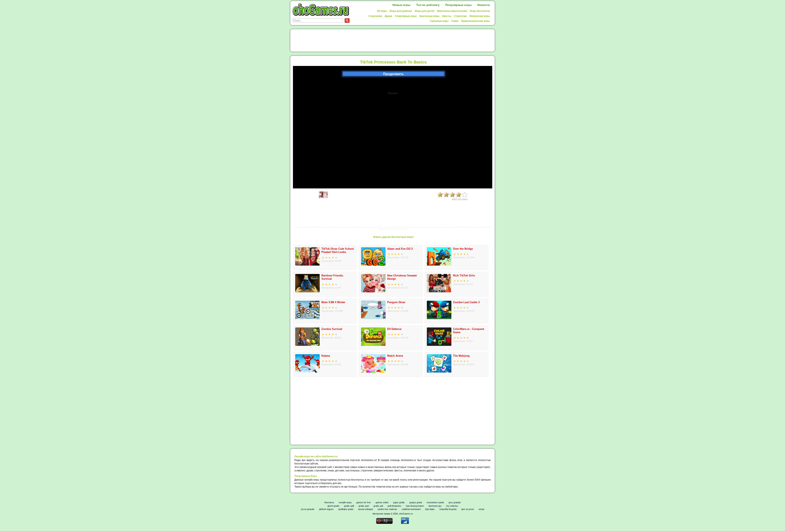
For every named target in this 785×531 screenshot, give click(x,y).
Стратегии (460, 16)
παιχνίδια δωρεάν (448, 509)
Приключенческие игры (475, 21)
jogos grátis (399, 502)
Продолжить (393, 74)
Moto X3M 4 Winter (333, 302)
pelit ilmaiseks (394, 506)
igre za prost (467, 509)
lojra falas (430, 509)
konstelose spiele (435, 502)
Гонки (454, 21)
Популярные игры (458, 5)
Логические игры (479, 16)
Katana (325, 355)
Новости (483, 5)
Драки (388, 16)
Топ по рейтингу (428, 5)
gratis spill (349, 506)
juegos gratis (415, 502)
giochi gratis (333, 506)
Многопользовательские (452, 11)
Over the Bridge (463, 248)
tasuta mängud (365, 509)
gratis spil (378, 506)
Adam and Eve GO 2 (400, 248)
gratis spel (364, 506)
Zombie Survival (331, 329)
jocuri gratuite (307, 509)
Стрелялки (375, 16)
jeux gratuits (455, 502)
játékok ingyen (326, 509)
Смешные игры (439, 21)
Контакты (329, 502)
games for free (363, 502)
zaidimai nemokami (411, 509)
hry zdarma (452, 506)
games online (382, 502)
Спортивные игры (406, 16)
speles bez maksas (387, 509)
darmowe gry (435, 506)
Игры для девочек (401, 11)
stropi (481, 509)
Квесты (446, 16)
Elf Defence (394, 329)
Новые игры (401, 5)
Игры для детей (424, 11)
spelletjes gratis (345, 509)
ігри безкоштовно (415, 506)
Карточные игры (429, 16)
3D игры (382, 11)
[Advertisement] (393, 40)
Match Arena (395, 355)
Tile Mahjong (461, 355)
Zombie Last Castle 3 (466, 302)
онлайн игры (345, 502)
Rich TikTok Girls (464, 275)
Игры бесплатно (480, 11)
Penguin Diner (396, 302)
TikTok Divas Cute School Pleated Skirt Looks (337, 250)
